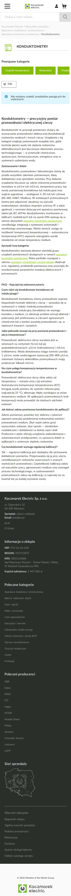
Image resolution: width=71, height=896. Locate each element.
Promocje (10, 661)
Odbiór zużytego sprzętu (19, 856)
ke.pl (7, 523)
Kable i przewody (14, 611)
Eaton (8, 688)
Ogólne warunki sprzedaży (20, 825)
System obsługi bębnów (18, 850)
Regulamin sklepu (15, 819)
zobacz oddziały (25, 514)
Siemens (9, 732)
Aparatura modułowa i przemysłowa (23, 30)
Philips (8, 726)
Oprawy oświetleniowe (17, 642)
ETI (6, 700)
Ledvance (10, 744)
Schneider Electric (14, 738)
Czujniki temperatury (17, 70)
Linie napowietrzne (15, 617)
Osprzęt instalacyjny (15, 648)
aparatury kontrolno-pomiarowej (42, 221)
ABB (7, 681)
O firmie (9, 528)
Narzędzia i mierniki (15, 623)
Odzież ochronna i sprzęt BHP (21, 636)
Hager (8, 707)
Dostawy (10, 843)
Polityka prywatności (17, 831)
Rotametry (45, 70)
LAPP (8, 751)
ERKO (8, 694)
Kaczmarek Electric (12, 26)
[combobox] (35, 17)
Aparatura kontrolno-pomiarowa (21, 34)
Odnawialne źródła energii (19, 630)
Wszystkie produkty (37, 26)
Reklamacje (11, 837)
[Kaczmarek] (34, 6)
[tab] (9, 84)
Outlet (8, 655)
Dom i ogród (11, 604)
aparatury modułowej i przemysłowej (32, 262)
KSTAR (8, 713)
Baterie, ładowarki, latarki (18, 598)
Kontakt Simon (12, 719)
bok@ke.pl (18, 517)
